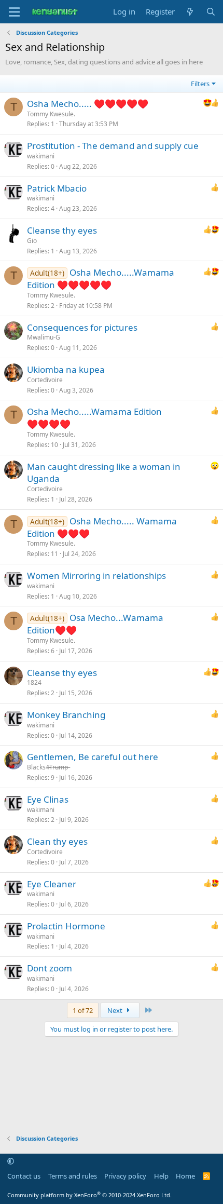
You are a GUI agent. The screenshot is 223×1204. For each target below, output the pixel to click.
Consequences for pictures (82, 327)
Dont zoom (49, 968)
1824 (34, 682)
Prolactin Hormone (66, 926)
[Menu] (14, 12)
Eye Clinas (47, 799)
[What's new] (190, 11)
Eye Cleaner (51, 884)
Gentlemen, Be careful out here (92, 757)
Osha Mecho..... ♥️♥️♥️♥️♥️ (87, 104)
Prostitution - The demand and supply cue (113, 146)
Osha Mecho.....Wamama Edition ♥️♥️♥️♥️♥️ (100, 278)
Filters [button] (200, 83)
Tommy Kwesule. (51, 114)
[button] (10, 1161)
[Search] (211, 11)
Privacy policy (125, 1176)
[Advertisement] (111, 1080)
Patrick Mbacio (57, 188)
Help (161, 1176)
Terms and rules (72, 1176)
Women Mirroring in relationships (96, 575)
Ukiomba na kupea (66, 369)
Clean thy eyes (57, 841)
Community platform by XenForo (89, 1195)
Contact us (23, 1176)
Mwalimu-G (43, 337)
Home (185, 1176)
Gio (32, 240)
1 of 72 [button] (83, 1010)
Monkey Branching (66, 715)
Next (115, 1010)
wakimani (40, 156)
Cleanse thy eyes (62, 230)
